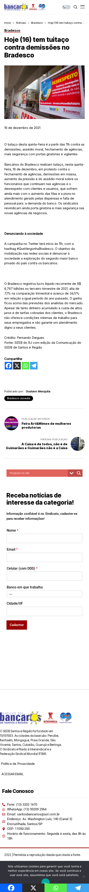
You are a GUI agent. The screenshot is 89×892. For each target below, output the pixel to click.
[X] (17, 365)
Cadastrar (17, 625)
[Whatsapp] (25, 365)
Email (12, 549)
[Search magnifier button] (79, 473)
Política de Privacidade (18, 764)
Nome (12, 530)
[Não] (83, 876)
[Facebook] (8, 365)
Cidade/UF (15, 603)
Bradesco (37, 22)
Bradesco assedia (18, 398)
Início (7, 22)
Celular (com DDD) (22, 568)
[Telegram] (34, 365)
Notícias (21, 22)
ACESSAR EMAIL (12, 774)
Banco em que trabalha (25, 587)
